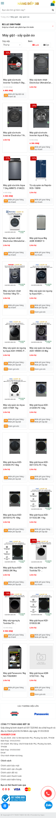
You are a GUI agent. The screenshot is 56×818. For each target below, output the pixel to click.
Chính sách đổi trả (9, 772)
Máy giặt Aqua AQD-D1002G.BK (39, 622)
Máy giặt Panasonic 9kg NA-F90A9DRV (14, 674)
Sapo (42, 815)
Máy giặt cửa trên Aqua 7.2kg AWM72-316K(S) (14, 186)
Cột (47, 45)
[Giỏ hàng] (51, 4)
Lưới (36, 45)
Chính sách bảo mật (10, 765)
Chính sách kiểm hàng (11, 779)
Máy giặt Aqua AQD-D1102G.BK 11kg (39, 516)
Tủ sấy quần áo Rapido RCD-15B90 (40, 186)
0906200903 (15, 741)
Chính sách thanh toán (11, 776)
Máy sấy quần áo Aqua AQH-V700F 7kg (14, 406)
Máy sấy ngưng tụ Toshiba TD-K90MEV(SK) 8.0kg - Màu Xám (12, 622)
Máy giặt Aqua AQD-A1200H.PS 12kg (39, 406)
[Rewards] (4, 805)
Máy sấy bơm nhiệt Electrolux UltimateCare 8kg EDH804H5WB (14, 240)
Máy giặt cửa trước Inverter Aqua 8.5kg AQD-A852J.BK (39, 134)
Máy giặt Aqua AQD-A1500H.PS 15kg (12, 463)
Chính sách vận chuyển (11, 769)
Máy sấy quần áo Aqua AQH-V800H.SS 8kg (40, 349)
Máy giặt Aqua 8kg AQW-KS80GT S (38, 239)
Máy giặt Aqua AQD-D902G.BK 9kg (12, 569)
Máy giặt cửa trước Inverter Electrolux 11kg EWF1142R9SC (14, 134)
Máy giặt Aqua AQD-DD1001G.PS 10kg (12, 516)
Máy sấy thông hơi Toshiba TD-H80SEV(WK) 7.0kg (38, 569)
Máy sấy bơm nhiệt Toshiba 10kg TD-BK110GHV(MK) (12, 292)
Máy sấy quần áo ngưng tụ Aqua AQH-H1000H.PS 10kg (41, 292)
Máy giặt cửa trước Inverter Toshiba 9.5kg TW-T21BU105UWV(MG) (14, 81)
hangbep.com (8, 734)
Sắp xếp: (6, 41)
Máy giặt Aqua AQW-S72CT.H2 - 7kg (39, 674)
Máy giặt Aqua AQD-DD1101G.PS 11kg (39, 463)
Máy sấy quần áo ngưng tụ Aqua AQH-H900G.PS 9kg (14, 349)
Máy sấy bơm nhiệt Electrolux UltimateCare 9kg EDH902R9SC (41, 81)
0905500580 (15, 750)
